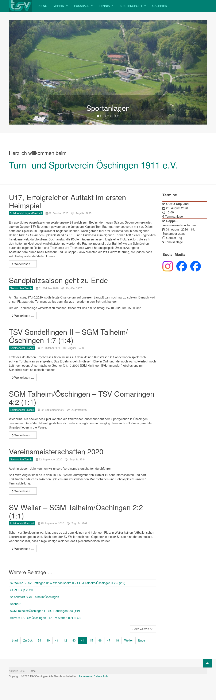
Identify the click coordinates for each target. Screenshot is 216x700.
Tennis (105, 6)
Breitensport (131, 6)
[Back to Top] (207, 663)
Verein (59, 6)
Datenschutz (101, 676)
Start (15, 640)
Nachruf (15, 604)
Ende (141, 640)
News (42, 6)
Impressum (85, 676)
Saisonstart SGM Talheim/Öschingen (34, 597)
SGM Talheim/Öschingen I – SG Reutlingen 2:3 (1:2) (45, 611)
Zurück (27, 640)
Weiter (128, 640)
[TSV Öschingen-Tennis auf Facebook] (194, 266)
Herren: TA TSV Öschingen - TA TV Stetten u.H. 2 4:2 (45, 618)
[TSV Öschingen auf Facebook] (180, 266)
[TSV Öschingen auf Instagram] (167, 266)
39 (39, 640)
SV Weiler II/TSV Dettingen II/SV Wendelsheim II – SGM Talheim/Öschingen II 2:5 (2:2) (67, 583)
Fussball (82, 6)
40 (48, 640)
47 (108, 640)
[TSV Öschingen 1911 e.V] (20, 6)
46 (100, 640)
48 (117, 640)
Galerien (159, 6)
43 (74, 640)
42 (65, 640)
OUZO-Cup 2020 (21, 590)
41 (56, 640)
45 (91, 640)
